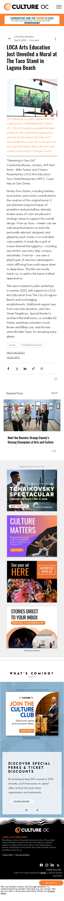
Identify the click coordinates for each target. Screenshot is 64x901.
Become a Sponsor (32, 650)
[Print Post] (41, 368)
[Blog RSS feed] (58, 865)
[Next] (37, 810)
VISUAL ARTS (13, 358)
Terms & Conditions (22, 855)
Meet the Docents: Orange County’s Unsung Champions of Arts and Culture (31, 439)
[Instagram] (47, 865)
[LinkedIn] (52, 865)
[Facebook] (41, 865)
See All (54, 393)
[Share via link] (33, 368)
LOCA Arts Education (31, 345)
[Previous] (26, 810)
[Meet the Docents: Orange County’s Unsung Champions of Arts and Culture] (32, 415)
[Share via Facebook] (8, 368)
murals (12, 345)
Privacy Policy (8, 855)
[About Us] (59, 7)
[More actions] (55, 39)
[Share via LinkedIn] (25, 368)
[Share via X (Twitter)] (16, 368)
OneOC (43, 873)
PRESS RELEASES (16, 353)
